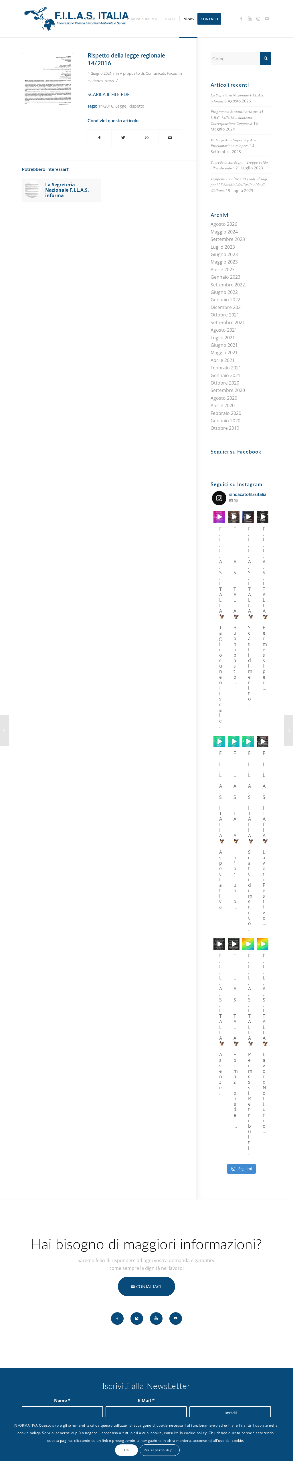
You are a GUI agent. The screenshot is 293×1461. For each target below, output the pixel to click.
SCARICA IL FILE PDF (108, 94)
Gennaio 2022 (225, 299)
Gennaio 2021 (225, 375)
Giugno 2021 (224, 345)
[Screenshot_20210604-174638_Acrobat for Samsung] (47, 79)
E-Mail (146, 1400)
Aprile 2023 (223, 269)
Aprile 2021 (223, 360)
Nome (62, 1400)
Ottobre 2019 (225, 428)
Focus (172, 73)
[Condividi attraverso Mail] (170, 138)
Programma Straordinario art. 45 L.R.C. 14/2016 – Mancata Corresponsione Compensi (237, 117)
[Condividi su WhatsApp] (146, 138)
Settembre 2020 (228, 390)
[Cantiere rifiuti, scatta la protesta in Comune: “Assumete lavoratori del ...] (288, 730)
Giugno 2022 (224, 292)
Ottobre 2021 (225, 315)
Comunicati (155, 73)
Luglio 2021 (223, 337)
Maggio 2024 (224, 232)
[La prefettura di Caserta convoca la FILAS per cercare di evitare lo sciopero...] (4, 730)
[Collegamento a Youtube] (250, 18)
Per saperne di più (160, 1450)
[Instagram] (221, 519)
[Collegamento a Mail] (267, 18)
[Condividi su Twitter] (123, 138)
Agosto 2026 (224, 224)
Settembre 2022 (228, 285)
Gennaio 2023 (225, 277)
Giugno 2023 (224, 254)
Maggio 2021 (224, 352)
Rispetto (136, 106)
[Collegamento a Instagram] (258, 18)
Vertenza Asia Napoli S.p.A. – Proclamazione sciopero (233, 142)
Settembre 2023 (228, 239)
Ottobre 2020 (225, 383)
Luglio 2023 (223, 247)
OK (126, 1450)
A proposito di (132, 73)
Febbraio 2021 (226, 368)
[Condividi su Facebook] (99, 138)
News (109, 80)
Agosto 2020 (224, 398)
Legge (120, 106)
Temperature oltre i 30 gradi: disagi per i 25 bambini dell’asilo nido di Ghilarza (239, 184)
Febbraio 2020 (226, 413)
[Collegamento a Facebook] (241, 18)
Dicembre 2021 (227, 307)
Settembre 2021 (228, 322)
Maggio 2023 (224, 262)
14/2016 (105, 106)
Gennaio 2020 (225, 420)
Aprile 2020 (223, 405)
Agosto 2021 (224, 330)
